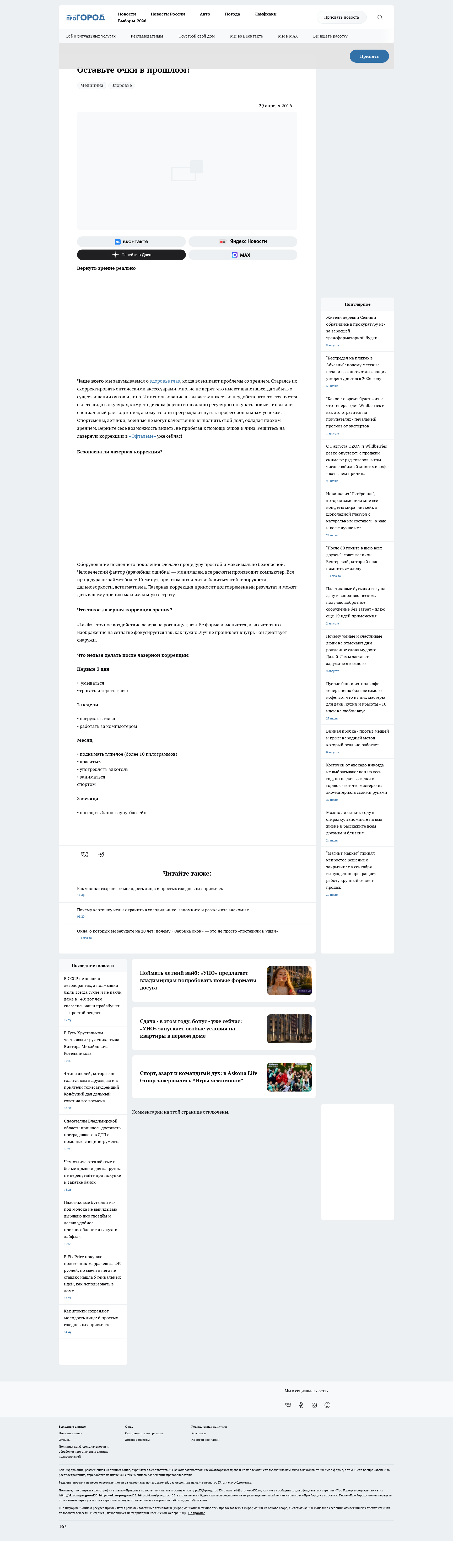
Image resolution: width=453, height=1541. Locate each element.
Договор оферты (137, 1440)
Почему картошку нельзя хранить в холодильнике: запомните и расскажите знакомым (163, 912)
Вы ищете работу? (330, 36)
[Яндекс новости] (242, 241)
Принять (369, 56)
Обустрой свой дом (197, 36)
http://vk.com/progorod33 (78, 1495)
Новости (127, 14)
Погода (232, 14)
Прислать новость (341, 17)
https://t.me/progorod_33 (156, 1495)
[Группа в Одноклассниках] (301, 1405)
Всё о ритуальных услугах (91, 36)
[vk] (85, 854)
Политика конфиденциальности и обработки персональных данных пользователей (84, 1451)
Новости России (168, 14)
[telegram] (103, 854)
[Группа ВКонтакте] (131, 241)
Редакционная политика (209, 1426)
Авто (205, 14)
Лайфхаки (266, 14)
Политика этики (70, 1433)
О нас (129, 1426)
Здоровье (121, 85)
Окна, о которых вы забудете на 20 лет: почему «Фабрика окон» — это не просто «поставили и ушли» (177, 934)
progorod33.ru (214, 1482)
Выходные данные (72, 1426)
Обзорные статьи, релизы (144, 1433)
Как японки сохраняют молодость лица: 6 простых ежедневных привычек (150, 891)
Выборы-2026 (132, 20)
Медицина (91, 85)
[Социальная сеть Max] (242, 255)
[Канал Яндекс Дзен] (131, 255)
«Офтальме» (142, 436)
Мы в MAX (288, 36)
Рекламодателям (147, 36)
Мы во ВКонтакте (246, 36)
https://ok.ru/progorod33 (117, 1495)
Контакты (198, 1433)
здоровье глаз (165, 381)
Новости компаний (205, 1440)
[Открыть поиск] (380, 17)
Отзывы (65, 1440)
